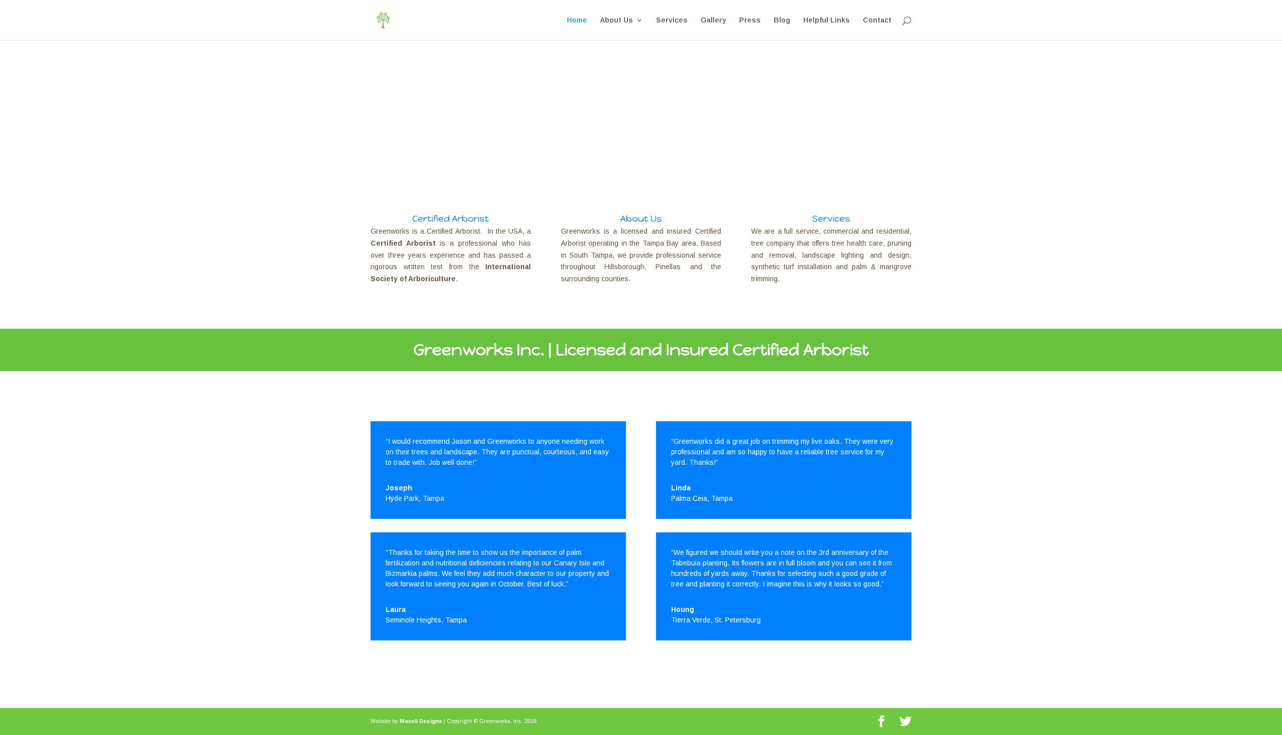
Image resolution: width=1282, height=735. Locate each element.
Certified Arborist (450, 218)
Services (672, 20)
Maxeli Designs (421, 721)
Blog (782, 20)
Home (577, 20)
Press (750, 20)
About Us (616, 20)
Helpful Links (826, 20)
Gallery (713, 20)
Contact (877, 20)
